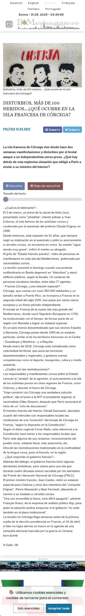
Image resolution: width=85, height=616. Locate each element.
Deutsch (16, 3)
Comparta (54, 129)
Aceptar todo (59, 608)
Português (53, 9)
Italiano (34, 9)
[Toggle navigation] (9, 24)
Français (68, 3)
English (33, 3)
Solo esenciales (29, 608)
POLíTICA (9, 129)
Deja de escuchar (46, 186)
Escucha (15, 186)
